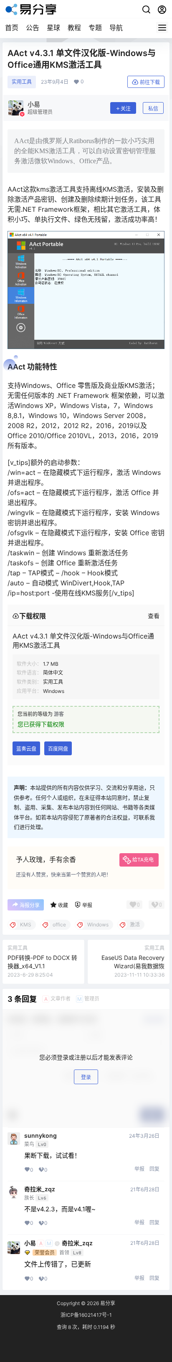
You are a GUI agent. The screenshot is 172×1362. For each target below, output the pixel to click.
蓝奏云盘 (26, 749)
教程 (74, 27)
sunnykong (40, 1136)
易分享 (107, 1303)
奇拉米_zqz (39, 1189)
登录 (86, 1077)
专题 (95, 27)
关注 (126, 108)
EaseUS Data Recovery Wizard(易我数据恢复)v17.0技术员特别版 (132, 965)
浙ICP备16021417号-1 (86, 1315)
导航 (116, 27)
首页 (11, 27)
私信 (153, 108)
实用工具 (22, 82)
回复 (154, 1169)
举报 (139, 1169)
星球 (53, 27)
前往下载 (150, 82)
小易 (30, 1243)
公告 (32, 27)
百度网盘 (58, 749)
